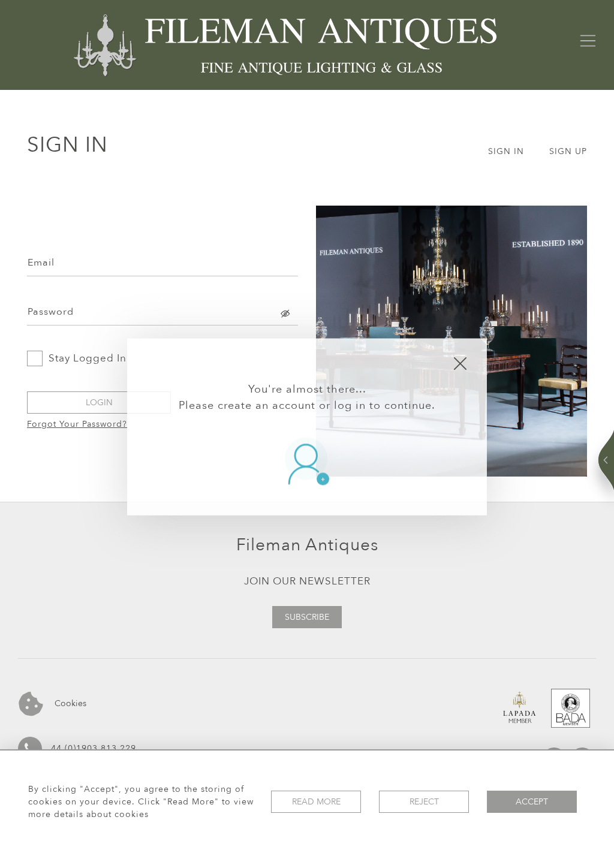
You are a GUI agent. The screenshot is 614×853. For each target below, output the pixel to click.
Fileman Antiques (307, 544)
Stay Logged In (88, 358)
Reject (424, 801)
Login (99, 402)
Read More (316, 801)
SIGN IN (506, 151)
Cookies (69, 703)
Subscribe (307, 617)
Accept (532, 801)
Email (41, 262)
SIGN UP (568, 151)
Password (51, 311)
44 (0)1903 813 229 (93, 748)
